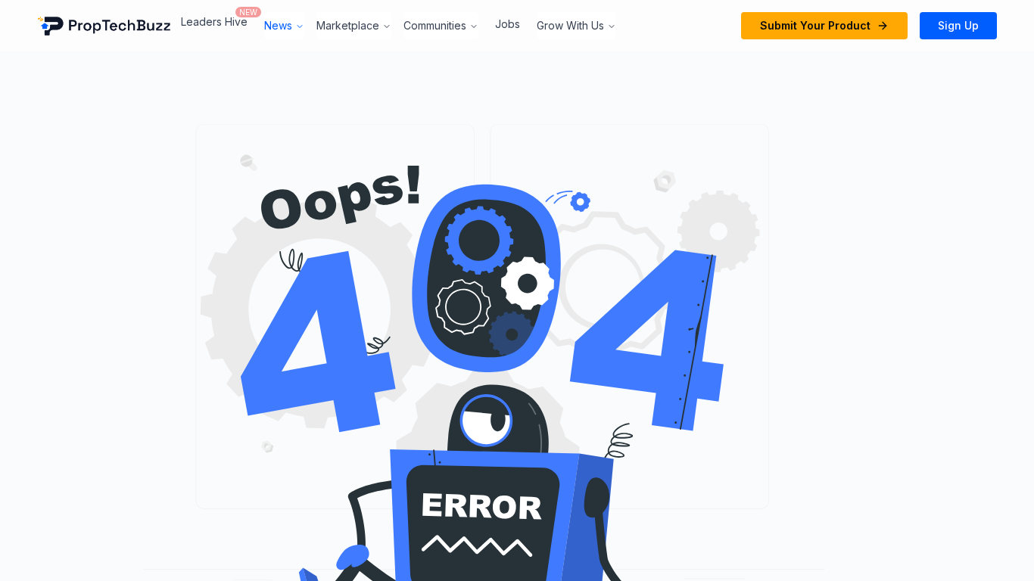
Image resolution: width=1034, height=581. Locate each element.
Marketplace (347, 25)
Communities (434, 25)
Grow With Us (570, 25)
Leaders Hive (214, 21)
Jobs (507, 23)
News (278, 25)
